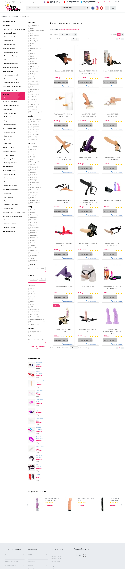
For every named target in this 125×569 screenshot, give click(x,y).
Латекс (33, 164)
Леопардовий (35, 227)
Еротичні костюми (9, 224)
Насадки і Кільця (9, 132)
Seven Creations (36, 79)
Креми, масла (8, 197)
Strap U (33, 92)
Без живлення (35, 314)
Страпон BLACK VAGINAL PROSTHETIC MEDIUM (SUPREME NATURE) (88, 202)
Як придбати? (9, 2)
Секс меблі (7, 140)
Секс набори (7, 144)
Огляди (33, 2)
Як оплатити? (31, 561)
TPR (32, 154)
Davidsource (34, 36)
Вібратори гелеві (9, 48)
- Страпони (6, 98)
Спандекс (33, 195)
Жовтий (33, 220)
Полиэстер (34, 190)
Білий (32, 210)
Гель (32, 159)
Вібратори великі (9, 44)
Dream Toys (34, 41)
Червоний (34, 255)
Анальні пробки (8, 159)
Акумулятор (34, 312)
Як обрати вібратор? (10, 558)
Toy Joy (33, 102)
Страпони (15, 16)
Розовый (33, 240)
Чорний (34, 260)
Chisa (32, 33)
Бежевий (33, 212)
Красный (33, 225)
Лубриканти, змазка (10, 201)
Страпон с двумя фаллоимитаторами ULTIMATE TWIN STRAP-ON (112, 331)
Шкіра (33, 197)
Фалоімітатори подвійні (11, 83)
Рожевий (34, 238)
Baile (32, 28)
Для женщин (34, 124)
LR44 (32, 301)
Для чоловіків (35, 119)
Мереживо (34, 167)
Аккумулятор (34, 309)
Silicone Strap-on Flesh (88, 286)
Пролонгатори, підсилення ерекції (14, 212)
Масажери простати (10, 163)
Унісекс (33, 137)
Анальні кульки (8, 155)
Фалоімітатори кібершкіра (12, 79)
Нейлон (33, 172)
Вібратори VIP (8, 41)
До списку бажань (68, 86)
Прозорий (34, 233)
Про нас (30, 554)
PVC (33, 149)
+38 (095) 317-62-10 (56, 556)
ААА (32, 307)
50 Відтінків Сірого (9, 170)
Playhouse (34, 69)
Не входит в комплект (37, 319)
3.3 (32, 291)
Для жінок (34, 122)
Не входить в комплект (38, 322)
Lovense (33, 58)
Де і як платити (25, 2)
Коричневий (35, 222)
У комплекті (34, 324)
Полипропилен (35, 187)
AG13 (32, 296)
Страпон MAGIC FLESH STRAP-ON (112, 71)
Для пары (33, 132)
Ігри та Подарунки (9, 113)
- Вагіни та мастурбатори (11, 105)
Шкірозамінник (35, 200)
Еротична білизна (9, 227)
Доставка (16, 2)
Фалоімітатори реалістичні (12, 86)
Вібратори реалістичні (10, 67)
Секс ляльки (7, 136)
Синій (32, 243)
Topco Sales (34, 99)
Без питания (34, 317)
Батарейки (7, 193)
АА (32, 304)
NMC (32, 61)
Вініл (32, 157)
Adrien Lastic (34, 25)
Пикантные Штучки (36, 112)
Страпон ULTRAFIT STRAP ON (64, 286)
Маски (5, 182)
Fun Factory (34, 51)
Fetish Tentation (35, 48)
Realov (33, 74)
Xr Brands (33, 109)
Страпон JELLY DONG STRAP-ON (64, 71)
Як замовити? (31, 558)
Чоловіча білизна (9, 231)
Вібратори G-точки (9, 33)
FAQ (6, 554)
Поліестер (34, 180)
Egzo (33, 43)
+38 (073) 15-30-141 (56, 558)
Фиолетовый (34, 253)
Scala (32, 76)
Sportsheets (34, 89)
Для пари (34, 129)
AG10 (32, 294)
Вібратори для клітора (10, 52)
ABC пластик (34, 147)
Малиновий (34, 230)
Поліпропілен (35, 182)
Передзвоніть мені (103, 2)
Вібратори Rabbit (9, 37)
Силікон (34, 192)
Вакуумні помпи (8, 121)
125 (32, 289)
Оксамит (33, 175)
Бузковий (33, 217)
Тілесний (34, 245)
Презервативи (8, 208)
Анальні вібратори (9, 151)
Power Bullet (34, 71)
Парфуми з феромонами (11, 205)
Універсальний (35, 332)
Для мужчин (34, 127)
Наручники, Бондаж (10, 185)
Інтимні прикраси (9, 220)
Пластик (33, 177)
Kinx (32, 56)
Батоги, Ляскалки (9, 174)
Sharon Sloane (35, 81)
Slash (32, 86)
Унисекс (33, 139)
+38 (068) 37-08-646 (56, 561)
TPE (32, 152)
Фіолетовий (34, 250)
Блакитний (34, 215)
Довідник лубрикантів (10, 565)
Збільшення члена (9, 128)
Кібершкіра (34, 162)
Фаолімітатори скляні (10, 90)
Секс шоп (4, 16)
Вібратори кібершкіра (10, 56)
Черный (33, 258)
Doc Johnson (35, 38)
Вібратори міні (8, 60)
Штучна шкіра (35, 202)
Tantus (33, 97)
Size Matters (34, 84)
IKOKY (32, 53)
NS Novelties (34, 64)
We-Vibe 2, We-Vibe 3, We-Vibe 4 (14, 29)
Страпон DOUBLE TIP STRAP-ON (112, 200)
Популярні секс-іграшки (11, 561)
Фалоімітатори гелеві (10, 75)
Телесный (34, 248)
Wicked (33, 107)
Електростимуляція (10, 124)
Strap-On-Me (35, 94)
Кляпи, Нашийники (9, 178)
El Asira (33, 46)
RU (119, 2)
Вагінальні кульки (9, 117)
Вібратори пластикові (10, 63)
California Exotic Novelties (38, 30)
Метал (33, 169)
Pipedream (34, 66)
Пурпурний (34, 235)
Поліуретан (34, 185)
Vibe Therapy (34, 104)
